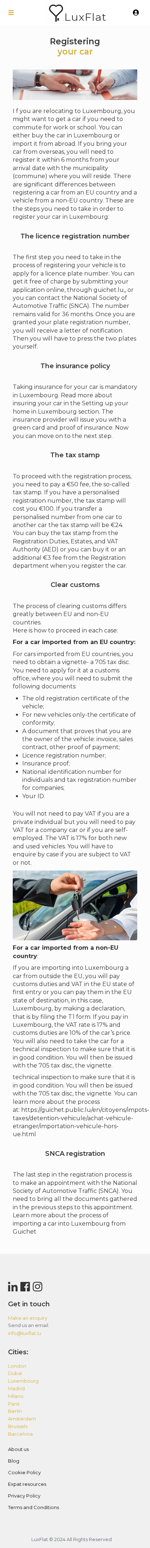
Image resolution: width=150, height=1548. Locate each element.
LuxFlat (85, 17)
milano (16, 1396)
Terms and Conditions (33, 1507)
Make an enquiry (27, 1318)
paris (13, 1404)
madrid (16, 1388)
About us (18, 1449)
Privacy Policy (24, 1496)
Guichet (24, 1231)
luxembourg (23, 1381)
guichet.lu (109, 289)
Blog (13, 1461)
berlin (15, 1411)
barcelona (20, 1434)
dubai (15, 1373)
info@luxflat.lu (24, 1333)
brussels (17, 1426)
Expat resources (27, 1484)
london (17, 1366)
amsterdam (22, 1419)
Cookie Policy (24, 1472)
